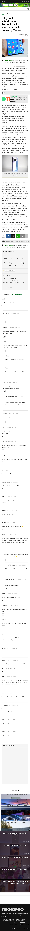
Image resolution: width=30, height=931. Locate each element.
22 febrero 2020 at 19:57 (11, 593)
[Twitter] (23, 1)
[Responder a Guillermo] (3, 629)
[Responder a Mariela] (3, 529)
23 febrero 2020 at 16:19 (22, 579)
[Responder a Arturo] (3, 726)
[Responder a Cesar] (3, 546)
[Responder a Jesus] (4, 560)
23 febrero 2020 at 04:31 (21, 565)
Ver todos (14, 894)
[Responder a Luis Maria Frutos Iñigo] (6, 408)
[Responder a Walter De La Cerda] (6, 588)
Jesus (4, 551)
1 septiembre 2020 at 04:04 (11, 719)
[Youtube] (26, 1)
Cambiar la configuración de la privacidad (19, 928)
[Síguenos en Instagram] (9, 287)
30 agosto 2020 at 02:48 (14, 705)
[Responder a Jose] (3, 505)
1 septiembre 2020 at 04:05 (11, 731)
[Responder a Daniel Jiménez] (3, 491)
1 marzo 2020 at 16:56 (13, 413)
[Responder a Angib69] (4, 422)
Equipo (22, 924)
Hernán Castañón (24, 34)
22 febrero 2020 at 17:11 (12, 522)
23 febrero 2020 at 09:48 (12, 648)
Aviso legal (16, 924)
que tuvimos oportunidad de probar (12, 133)
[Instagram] (28, 1)
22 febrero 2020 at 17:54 (11, 534)
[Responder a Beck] (3, 700)
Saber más (22, 62)
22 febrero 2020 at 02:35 (13, 313)
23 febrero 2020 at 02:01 (13, 551)
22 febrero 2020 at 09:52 (11, 455)
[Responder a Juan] (6, 377)
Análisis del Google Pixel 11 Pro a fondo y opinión (17, 794)
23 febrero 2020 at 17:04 (13, 660)
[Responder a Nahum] (6, 363)
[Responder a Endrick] (3, 436)
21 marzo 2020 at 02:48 (10, 693)
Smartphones (8, 13)
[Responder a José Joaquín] (3, 477)
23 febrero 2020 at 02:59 (15, 356)
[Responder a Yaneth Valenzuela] (6, 574)
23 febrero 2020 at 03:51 (13, 619)
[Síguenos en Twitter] (4, 287)
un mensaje (22, 922)
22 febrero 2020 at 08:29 (10, 441)
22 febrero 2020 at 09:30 (12, 382)
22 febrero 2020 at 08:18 (12, 427)
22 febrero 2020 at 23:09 (14, 605)
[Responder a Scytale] (3, 655)
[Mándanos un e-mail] (11, 287)
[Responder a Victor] (4, 351)
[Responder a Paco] (3, 688)
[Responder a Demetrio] (3, 671)
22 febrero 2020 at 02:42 (14, 327)
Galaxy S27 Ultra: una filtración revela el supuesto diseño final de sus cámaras (17, 806)
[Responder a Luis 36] (3, 308)
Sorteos (11, 924)
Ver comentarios (10, 270)
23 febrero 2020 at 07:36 (10, 634)
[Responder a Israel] (3, 465)
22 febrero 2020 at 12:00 (15, 470)
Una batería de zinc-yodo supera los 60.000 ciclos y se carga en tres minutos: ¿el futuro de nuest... (17, 816)
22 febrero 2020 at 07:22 (12, 341)
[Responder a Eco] (3, 643)
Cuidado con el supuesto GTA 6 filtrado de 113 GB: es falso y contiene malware (18, 811)
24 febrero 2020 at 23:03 (10, 676)
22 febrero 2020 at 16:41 (12, 510)
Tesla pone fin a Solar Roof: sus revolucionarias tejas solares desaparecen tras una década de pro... (18, 822)
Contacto (27, 924)
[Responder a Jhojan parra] (3, 714)
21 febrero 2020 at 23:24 (12, 299)
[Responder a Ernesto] (4, 322)
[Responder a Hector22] (4, 336)
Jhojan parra (5, 705)
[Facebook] (25, 1)
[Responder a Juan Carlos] (3, 614)
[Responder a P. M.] (4, 391)
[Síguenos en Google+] (6, 287)
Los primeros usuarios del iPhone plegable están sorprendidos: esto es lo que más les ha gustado (17, 800)
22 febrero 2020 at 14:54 (16, 482)
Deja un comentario (17, 294)
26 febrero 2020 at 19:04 (14, 368)
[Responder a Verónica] (3, 517)
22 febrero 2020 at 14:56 (10, 496)
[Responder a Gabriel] (3, 600)
